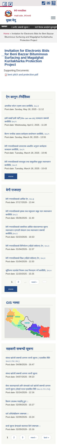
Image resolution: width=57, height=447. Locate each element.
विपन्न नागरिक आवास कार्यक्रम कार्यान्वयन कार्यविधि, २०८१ (27, 134)
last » (46, 437)
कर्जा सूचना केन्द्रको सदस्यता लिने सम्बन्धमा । (23, 426)
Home (6, 33)
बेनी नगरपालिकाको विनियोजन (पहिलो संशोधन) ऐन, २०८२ (27, 246)
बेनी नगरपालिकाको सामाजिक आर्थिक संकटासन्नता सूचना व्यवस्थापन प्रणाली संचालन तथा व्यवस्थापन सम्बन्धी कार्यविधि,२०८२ (27, 230)
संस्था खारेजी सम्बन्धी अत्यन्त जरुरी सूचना (21, 373)
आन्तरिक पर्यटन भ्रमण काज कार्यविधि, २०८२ (22, 106)
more (10, 176)
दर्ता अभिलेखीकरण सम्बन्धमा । (17, 413)
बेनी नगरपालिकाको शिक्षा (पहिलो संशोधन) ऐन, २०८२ (25, 258)
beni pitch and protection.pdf (23, 74)
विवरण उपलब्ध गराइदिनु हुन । (17, 401)
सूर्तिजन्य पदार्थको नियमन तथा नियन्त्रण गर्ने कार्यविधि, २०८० (29, 270)
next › (34, 282)
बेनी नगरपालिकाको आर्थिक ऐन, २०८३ (20, 199)
